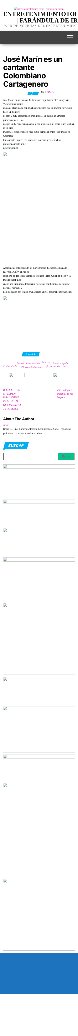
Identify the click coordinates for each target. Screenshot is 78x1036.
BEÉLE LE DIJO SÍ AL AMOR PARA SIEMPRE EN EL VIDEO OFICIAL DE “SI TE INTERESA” (12, 399)
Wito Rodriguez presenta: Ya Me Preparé (65, 394)
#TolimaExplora (11, 366)
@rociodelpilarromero (57, 366)
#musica (46, 362)
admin (49, 92)
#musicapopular (61, 363)
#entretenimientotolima (28, 363)
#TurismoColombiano (32, 367)
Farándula (30, 354)
